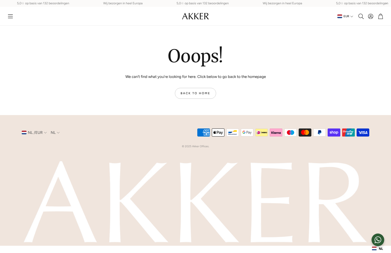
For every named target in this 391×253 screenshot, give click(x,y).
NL (381, 248)
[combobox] (377, 248)
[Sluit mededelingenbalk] (386, 3)
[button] (10, 16)
